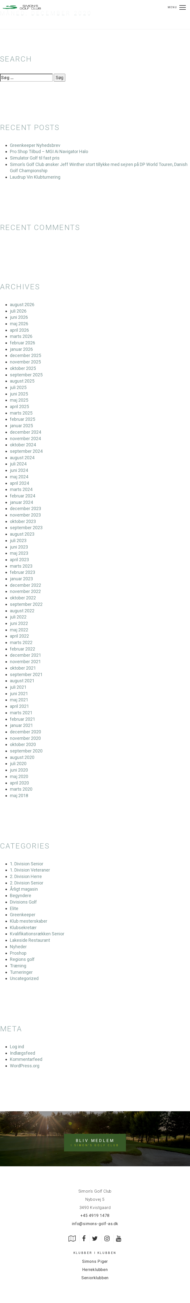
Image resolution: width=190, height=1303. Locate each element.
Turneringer (21, 972)
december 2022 (25, 585)
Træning (18, 965)
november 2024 (25, 438)
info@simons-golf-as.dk (95, 1223)
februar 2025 (22, 419)
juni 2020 (19, 770)
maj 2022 (19, 629)
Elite (14, 908)
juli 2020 (18, 763)
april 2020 (19, 782)
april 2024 (19, 483)
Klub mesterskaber (28, 921)
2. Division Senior (26, 882)
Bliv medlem (95, 1142)
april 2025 (19, 406)
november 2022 (25, 591)
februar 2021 (22, 719)
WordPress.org (24, 1065)
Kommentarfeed (26, 1059)
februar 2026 (22, 342)
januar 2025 (21, 425)
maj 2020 (19, 776)
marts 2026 (21, 336)
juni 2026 (19, 317)
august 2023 (22, 534)
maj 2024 (19, 476)
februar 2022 (22, 649)
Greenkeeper (22, 914)
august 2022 (22, 610)
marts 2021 (21, 712)
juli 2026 (18, 311)
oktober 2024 (23, 444)
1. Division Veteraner (30, 870)
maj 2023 (19, 553)
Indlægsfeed (22, 1053)
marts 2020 (21, 789)
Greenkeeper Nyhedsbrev (35, 145)
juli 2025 (18, 387)
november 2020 (25, 738)
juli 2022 (18, 616)
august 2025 (22, 381)
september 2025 (26, 374)
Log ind (17, 1046)
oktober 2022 (23, 597)
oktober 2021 (23, 668)
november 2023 (25, 515)
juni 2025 (19, 393)
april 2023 (19, 559)
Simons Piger (95, 1261)
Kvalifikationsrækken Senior (37, 933)
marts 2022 (21, 642)
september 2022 (26, 604)
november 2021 (25, 661)
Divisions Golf (23, 902)
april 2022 (19, 636)
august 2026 (22, 304)
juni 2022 (19, 623)
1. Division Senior (26, 863)
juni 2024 (19, 470)
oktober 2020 (23, 744)
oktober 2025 (23, 368)
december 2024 (25, 432)
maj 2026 (19, 323)
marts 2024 (21, 489)
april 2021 (19, 706)
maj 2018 (19, 795)
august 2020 (22, 757)
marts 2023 (21, 566)
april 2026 (19, 330)
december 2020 (25, 731)
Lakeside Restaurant (30, 940)
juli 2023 (18, 540)
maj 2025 (19, 400)
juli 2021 (18, 687)
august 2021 (22, 680)
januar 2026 (21, 349)
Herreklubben (95, 1269)
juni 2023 (19, 547)
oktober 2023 (23, 521)
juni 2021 (19, 693)
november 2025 (25, 361)
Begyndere (20, 895)
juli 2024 (18, 463)
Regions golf (22, 959)
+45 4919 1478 (94, 1215)
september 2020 (26, 750)
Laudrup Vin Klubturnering (35, 177)
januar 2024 (21, 502)
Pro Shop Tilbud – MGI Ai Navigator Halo (49, 151)
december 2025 (25, 355)
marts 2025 (21, 413)
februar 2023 (22, 572)
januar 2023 (21, 578)
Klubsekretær (23, 927)
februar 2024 (22, 495)
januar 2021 (21, 725)
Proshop (18, 953)
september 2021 (26, 674)
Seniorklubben (95, 1277)
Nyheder (18, 946)
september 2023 (26, 527)
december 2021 (25, 655)
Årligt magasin (24, 889)
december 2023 (25, 508)
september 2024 (26, 451)
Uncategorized (24, 978)
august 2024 (22, 457)
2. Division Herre (26, 876)
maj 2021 (19, 699)
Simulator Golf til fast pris (35, 158)
